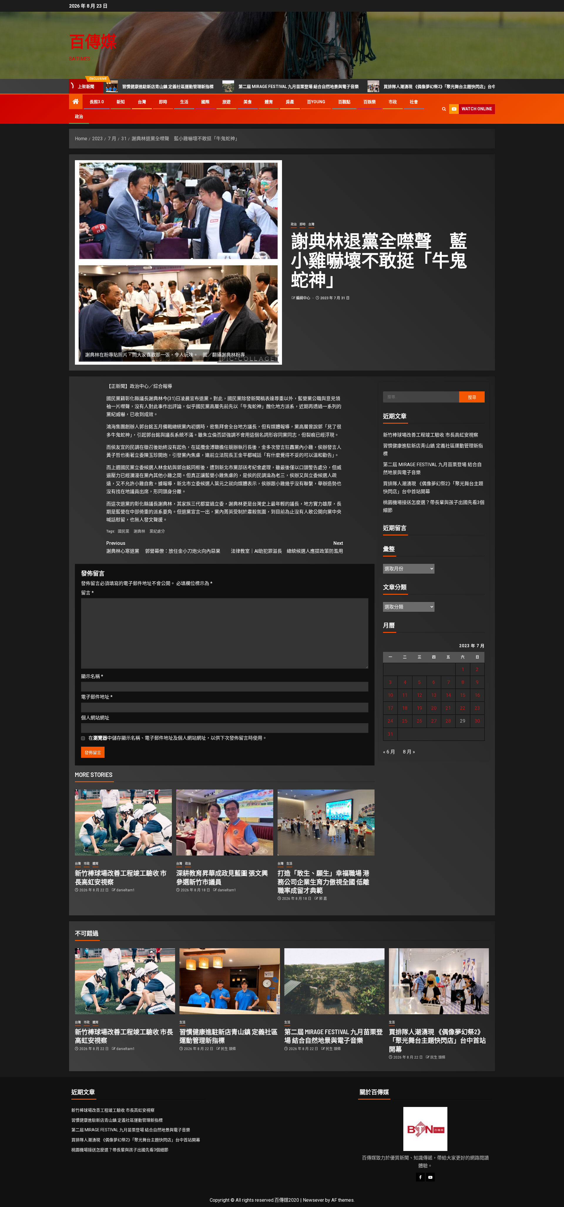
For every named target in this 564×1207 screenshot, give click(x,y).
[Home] (76, 102)
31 (390, 734)
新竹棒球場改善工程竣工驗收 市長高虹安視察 (430, 435)
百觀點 (344, 101)
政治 (79, 116)
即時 (163, 101)
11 (404, 695)
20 (434, 708)
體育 (269, 101)
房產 (290, 101)
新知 (121, 101)
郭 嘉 (323, 899)
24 (390, 721)
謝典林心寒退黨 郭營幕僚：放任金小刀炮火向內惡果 (163, 547)
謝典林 (139, 531)
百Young (316, 101)
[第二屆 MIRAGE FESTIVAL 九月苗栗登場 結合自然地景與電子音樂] (334, 981)
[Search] (444, 109)
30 (477, 721)
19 (419, 708)
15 (462, 695)
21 (448, 708)
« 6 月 (389, 752)
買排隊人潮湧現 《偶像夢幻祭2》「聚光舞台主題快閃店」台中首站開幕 (394, 86)
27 (434, 721)
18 (404, 708)
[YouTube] (430, 1177)
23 (477, 708)
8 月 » (409, 752)
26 (419, 721)
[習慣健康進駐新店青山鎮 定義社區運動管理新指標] (229, 981)
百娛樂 (369, 101)
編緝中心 (303, 298)
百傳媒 (93, 41)
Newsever (313, 1200)
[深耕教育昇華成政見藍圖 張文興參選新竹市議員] (224, 823)
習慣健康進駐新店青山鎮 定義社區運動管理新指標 (114, 86)
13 (434, 695)
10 (390, 695)
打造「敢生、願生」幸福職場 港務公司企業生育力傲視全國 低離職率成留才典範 (323, 881)
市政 (393, 101)
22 (462, 708)
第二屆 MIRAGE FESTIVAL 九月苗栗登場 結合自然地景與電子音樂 (245, 86)
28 (448, 721)
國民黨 (123, 531)
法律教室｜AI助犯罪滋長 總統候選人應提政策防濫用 (287, 547)
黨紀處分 (157, 531)
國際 (205, 101)
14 (448, 695)
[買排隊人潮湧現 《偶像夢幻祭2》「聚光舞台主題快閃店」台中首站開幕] (439, 981)
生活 (184, 101)
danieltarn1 (125, 890)
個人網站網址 (95, 718)
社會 (414, 101)
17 (390, 708)
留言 (87, 593)
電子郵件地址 (97, 697)
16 (477, 695)
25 (404, 721)
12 (419, 695)
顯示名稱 (92, 676)
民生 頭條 (228, 1049)
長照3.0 (97, 101)
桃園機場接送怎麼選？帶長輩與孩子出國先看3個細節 (119, 1149)
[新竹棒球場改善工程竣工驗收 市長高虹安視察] (123, 823)
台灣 (142, 101)
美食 (248, 101)
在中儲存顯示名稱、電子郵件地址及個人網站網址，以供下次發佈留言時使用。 (177, 738)
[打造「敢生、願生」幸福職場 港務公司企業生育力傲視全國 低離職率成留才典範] (326, 823)
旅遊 (226, 101)
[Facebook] (420, 1177)
